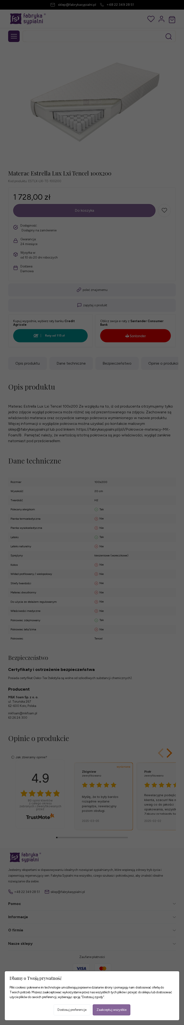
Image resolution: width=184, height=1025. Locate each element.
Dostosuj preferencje (72, 1010)
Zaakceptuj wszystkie (111, 1010)
